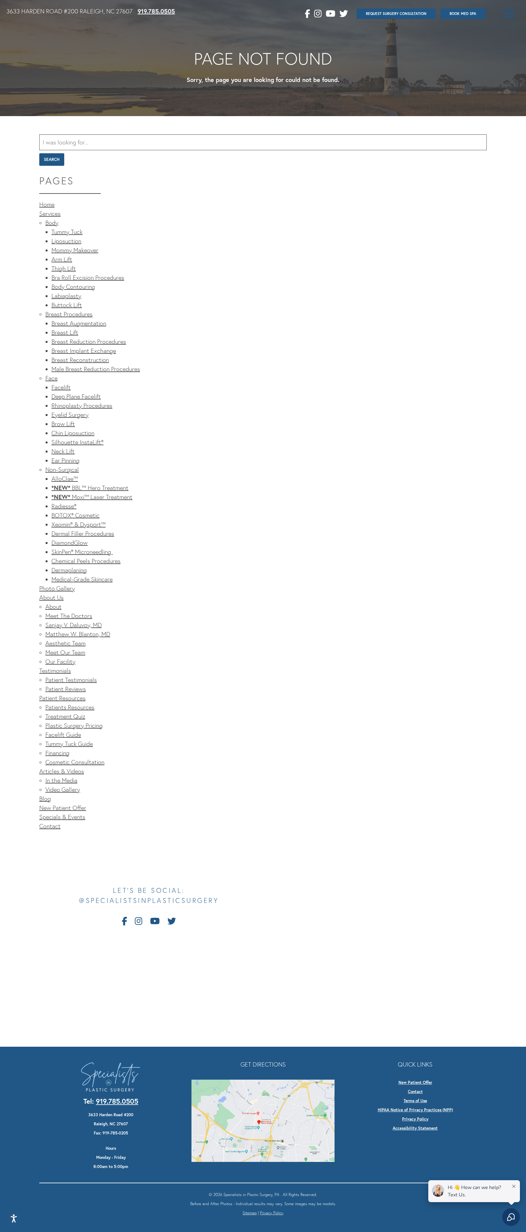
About (53, 606)
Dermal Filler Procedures (82, 533)
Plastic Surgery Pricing (74, 725)
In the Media (61, 780)
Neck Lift (63, 451)
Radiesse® (63, 506)
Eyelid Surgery (70, 414)
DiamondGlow (69, 542)
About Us (51, 597)
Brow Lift (63, 424)
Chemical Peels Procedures (86, 561)
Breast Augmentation (78, 323)
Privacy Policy (415, 1119)
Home (46, 204)
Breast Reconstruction (80, 360)
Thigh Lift (63, 268)
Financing (57, 753)
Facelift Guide (63, 734)
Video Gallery (62, 789)
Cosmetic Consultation (74, 762)
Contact (50, 826)
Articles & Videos (61, 771)
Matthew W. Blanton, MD (77, 634)
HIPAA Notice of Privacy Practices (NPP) (415, 1110)
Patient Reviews (65, 689)
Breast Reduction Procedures (88, 341)
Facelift (61, 387)
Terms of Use (415, 1100)
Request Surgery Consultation (396, 13)
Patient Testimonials (71, 679)
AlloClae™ (64, 478)
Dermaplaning (69, 570)
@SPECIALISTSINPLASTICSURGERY (149, 900)
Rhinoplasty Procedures (81, 405)
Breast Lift (64, 332)
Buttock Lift (66, 305)
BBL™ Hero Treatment (89, 488)
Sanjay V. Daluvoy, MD (73, 625)
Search (52, 159)
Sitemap (250, 1212)
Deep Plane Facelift (76, 396)
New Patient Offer (62, 807)
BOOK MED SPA (463, 13)
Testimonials (55, 670)
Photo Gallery (57, 588)
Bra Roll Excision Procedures (87, 277)
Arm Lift (61, 259)
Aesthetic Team (65, 643)
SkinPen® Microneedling (82, 552)
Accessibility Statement (415, 1128)
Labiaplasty (66, 296)
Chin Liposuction (72, 433)
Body (51, 222)
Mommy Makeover (74, 250)
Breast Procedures (69, 314)
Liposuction (66, 241)
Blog (45, 798)
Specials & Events (62, 817)
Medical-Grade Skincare (82, 579)
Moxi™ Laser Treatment (91, 497)
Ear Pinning (65, 460)
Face (51, 378)
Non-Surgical (62, 469)
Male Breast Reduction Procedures (95, 369)
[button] (509, 14)
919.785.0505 (156, 11)
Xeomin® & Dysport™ (78, 524)
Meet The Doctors (68, 616)
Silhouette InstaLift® (77, 442)
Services (50, 213)
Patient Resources (62, 698)
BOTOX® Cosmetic (75, 515)
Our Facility (60, 661)
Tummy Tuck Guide (69, 743)
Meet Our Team (65, 652)
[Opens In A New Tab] (263, 1120)
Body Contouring (73, 286)
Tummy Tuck (66, 232)
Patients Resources (69, 707)
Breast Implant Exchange (83, 350)
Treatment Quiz (65, 716)
